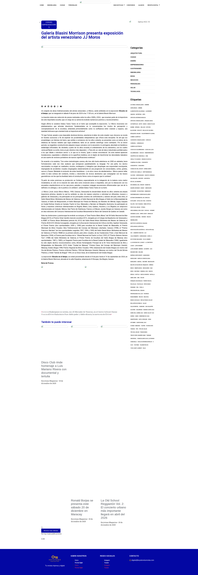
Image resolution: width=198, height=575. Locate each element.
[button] (42, 106)
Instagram (107, 560)
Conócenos (131, 5)
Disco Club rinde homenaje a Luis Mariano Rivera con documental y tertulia (54, 369)
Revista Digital (153, 5)
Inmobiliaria (51, 5)
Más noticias (118, 5)
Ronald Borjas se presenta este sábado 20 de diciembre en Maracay (82, 507)
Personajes (72, 5)
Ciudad (62, 5)
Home (42, 5)
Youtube (106, 563)
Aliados (141, 5)
